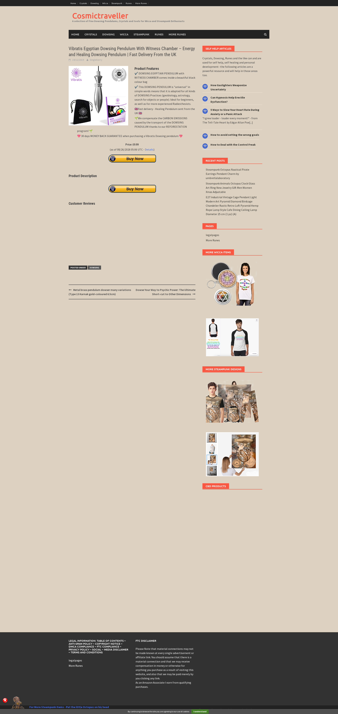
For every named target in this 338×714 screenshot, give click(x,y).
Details (149, 149)
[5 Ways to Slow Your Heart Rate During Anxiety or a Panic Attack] (205, 110)
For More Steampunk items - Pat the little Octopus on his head (69, 707)
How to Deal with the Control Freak (233, 144)
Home (73, 3)
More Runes (141, 3)
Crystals (83, 3)
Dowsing (94, 3)
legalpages (212, 235)
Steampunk (116, 3)
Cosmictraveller (100, 15)
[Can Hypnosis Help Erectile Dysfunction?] (205, 98)
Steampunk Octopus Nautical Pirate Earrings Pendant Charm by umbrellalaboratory (227, 174)
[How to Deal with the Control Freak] (205, 145)
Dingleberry (96, 59)
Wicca (105, 3)
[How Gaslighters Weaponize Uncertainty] (205, 86)
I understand (199, 711)
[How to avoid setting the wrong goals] (205, 135)
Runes (129, 3)
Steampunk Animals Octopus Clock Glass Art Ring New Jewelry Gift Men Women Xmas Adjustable (230, 188)
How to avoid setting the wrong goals (235, 134)
